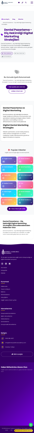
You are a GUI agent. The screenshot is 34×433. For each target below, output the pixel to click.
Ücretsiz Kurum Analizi (24, 430)
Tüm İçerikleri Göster (16, 87)
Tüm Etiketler (20, 53)
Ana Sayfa (6, 19)
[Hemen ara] (22, 2)
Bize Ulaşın (18, 354)
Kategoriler (7, 56)
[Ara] (25, 2)
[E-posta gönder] (18, 2)
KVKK (6, 430)
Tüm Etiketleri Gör (18, 209)
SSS (11, 430)
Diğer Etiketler (17, 91)
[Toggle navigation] (32, 3)
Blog (13, 19)
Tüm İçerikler (7, 53)
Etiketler (20, 19)
